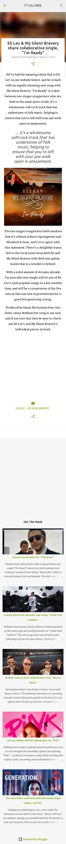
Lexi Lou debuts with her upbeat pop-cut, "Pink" (33, 740)
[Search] (61, 5)
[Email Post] (33, 404)
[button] (33, 64)
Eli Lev (20, 408)
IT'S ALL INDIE (33, 5)
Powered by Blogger (35, 839)
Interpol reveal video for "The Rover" (33, 557)
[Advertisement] (33, 476)
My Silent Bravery (38, 408)
